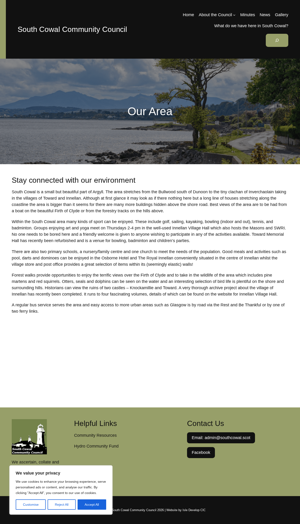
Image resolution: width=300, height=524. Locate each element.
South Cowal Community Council (72, 29)
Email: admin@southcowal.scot (221, 437)
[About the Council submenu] (234, 15)
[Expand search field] (277, 40)
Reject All (61, 504)
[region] (60, 490)
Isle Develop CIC (194, 510)
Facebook (201, 452)
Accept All (92, 504)
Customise (31, 504)
